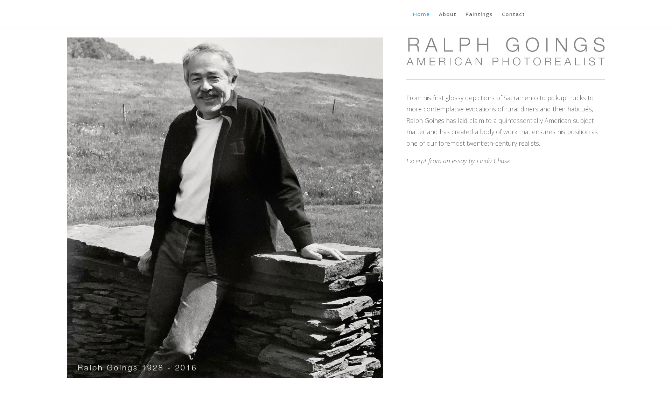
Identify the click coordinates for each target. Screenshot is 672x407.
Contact (513, 15)
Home (421, 15)
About (447, 15)
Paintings (479, 15)
